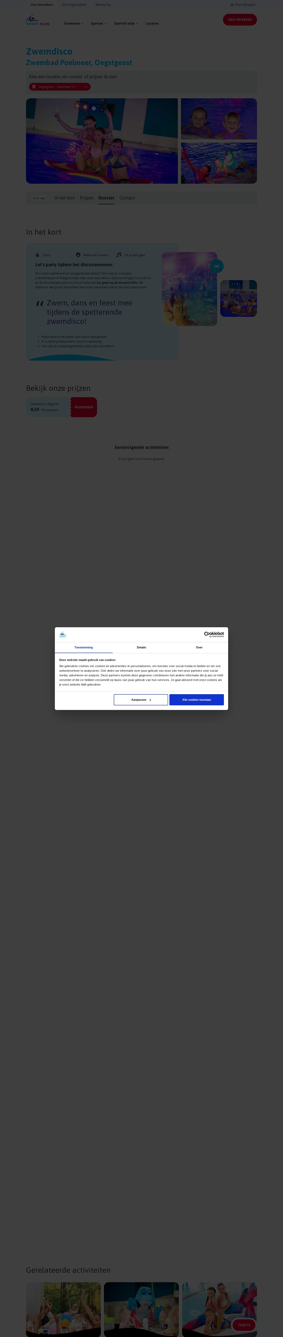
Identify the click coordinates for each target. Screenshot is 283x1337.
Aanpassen (138, 699)
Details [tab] (141, 647)
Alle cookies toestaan (196, 699)
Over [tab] (199, 647)
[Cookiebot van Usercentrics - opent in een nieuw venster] (207, 634)
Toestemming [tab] (84, 647)
